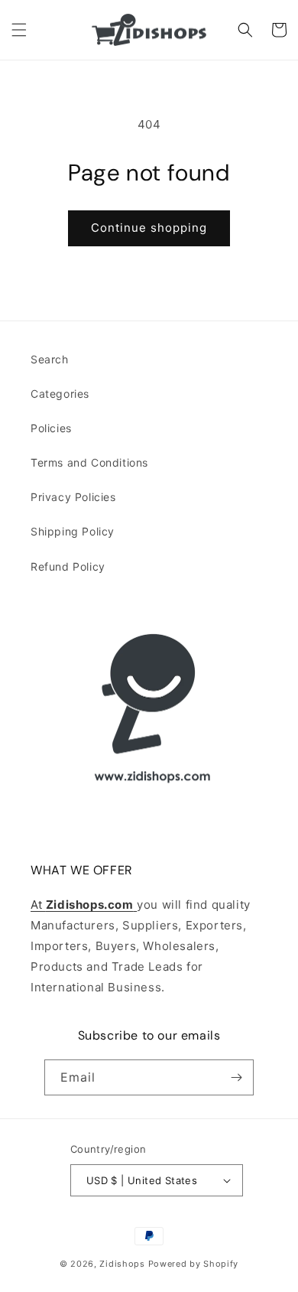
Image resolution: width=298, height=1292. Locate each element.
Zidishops (121, 1263)
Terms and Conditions (89, 462)
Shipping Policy (73, 531)
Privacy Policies (73, 496)
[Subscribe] (236, 1077)
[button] (19, 30)
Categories (60, 393)
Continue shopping (149, 227)
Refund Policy (68, 566)
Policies (51, 427)
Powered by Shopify (193, 1263)
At (38, 904)
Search (50, 359)
